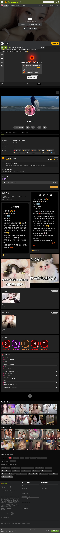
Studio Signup (44, 488)
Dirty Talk (18, 150)
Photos (18, 5)
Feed (24, 5)
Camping (31, 152)
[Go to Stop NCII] (5, 517)
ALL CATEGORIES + (7, 476)
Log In (56, 2)
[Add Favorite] (2, 43)
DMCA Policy (24, 491)
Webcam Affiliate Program (46, 491)
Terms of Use (24, 488)
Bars (17, 152)
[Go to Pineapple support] (12, 513)
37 (4, 306)
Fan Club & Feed (24, 132)
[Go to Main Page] (11, 2)
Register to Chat (31, 77)
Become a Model (44, 485)
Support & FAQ (25, 505)
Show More (29, 390)
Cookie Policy (10, 531)
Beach (23, 152)
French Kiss (26, 150)
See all (54, 290)
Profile (2, 132)
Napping (46, 152)
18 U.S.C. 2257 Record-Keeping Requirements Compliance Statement (15, 523)
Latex (35, 150)
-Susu (3, 454)
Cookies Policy (25, 493)
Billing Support (25, 508)
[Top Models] (21, 2)
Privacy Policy (25, 485)
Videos (12, 5)
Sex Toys (42, 150)
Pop (53, 152)
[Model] (57, 92)
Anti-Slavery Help (25, 498)
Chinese (38, 152)
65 (4, 331)
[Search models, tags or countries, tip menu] (58, 5)
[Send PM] (45, 127)
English (4, 487)
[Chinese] (10, 458)
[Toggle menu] (2, 2)
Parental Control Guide (26, 496)
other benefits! (34, 75)
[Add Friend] (39, 127)
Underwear (50, 150)
